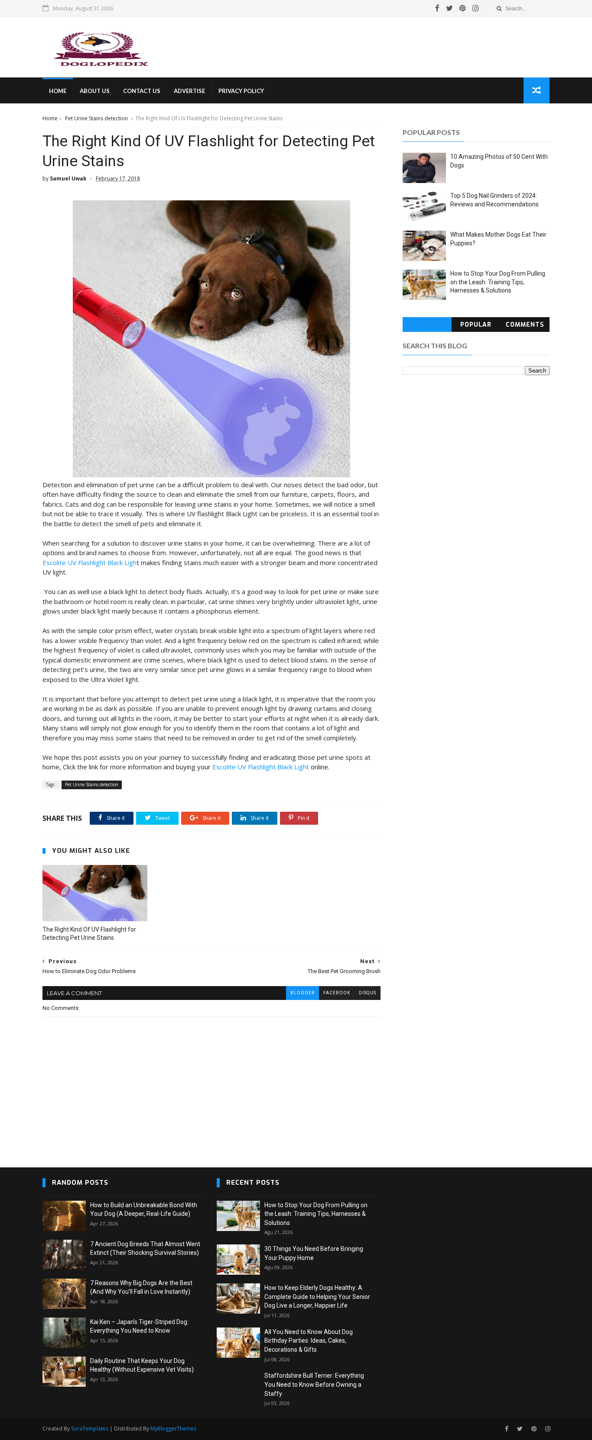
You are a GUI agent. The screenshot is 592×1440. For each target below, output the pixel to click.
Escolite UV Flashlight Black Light (260, 766)
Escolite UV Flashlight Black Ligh (89, 562)
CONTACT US (141, 90)
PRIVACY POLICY (241, 90)
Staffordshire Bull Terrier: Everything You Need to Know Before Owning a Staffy (314, 1384)
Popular (475, 325)
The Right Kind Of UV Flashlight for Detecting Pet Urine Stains (89, 933)
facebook (336, 992)
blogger (302, 992)
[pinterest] (462, 8)
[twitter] (449, 8)
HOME (57, 90)
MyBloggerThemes (173, 1428)
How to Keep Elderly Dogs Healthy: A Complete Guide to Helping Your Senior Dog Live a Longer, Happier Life (317, 1296)
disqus (367, 992)
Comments (525, 325)
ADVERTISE (189, 90)
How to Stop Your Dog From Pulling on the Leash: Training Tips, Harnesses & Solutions (497, 282)
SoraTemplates (89, 1428)
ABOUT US (95, 90)
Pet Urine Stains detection (96, 118)
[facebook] (437, 8)
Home (50, 118)
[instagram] (475, 8)
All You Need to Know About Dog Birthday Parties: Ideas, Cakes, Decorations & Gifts (308, 1340)
